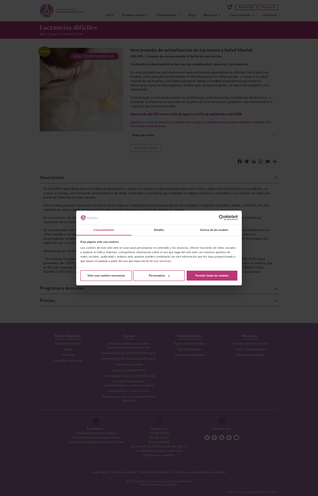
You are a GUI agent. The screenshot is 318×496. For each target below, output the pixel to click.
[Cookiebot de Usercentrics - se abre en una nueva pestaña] (222, 217)
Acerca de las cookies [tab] (214, 229)
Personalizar (157, 275)
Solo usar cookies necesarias (106, 275)
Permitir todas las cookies (212, 275)
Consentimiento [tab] (103, 229)
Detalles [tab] (159, 229)
